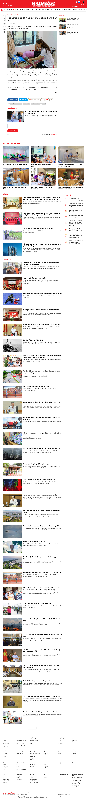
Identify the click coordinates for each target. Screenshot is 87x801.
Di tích (18, 766)
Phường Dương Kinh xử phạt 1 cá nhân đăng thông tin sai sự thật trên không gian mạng (41, 263)
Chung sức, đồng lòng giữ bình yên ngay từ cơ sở (38, 464)
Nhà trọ (4, 756)
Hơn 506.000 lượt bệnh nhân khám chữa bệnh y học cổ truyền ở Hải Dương (73, 20)
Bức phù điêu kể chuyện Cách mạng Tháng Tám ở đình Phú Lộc (42, 572)
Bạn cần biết (74, 786)
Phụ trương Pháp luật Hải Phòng (78, 775)
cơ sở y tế (43, 103)
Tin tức (4, 738)
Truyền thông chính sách (76, 780)
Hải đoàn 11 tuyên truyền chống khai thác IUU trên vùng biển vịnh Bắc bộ (41, 418)
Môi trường (32, 741)
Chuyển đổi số (60, 743)
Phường (59, 753)
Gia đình (4, 764)
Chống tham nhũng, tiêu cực (77, 741)
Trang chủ (9, 14)
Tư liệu (45, 754)
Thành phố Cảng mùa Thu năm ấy (33, 340)
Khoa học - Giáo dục (26, 9)
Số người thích (54, 134)
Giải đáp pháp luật (75, 785)
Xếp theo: (44, 134)
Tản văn (31, 754)
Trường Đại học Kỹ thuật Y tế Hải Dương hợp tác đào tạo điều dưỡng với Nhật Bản (76, 242)
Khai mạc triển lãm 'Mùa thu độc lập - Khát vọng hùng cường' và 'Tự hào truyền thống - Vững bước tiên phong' (41, 214)
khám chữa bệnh (27, 103)
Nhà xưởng (5, 753)
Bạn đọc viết (32, 764)
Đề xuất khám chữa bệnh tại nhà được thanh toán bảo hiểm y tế (73, 32)
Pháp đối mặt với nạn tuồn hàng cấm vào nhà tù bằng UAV (41, 526)
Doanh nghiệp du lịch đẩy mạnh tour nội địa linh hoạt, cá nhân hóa (42, 558)
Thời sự (31, 777)
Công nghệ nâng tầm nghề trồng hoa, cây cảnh (37, 603)
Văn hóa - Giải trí (49, 9)
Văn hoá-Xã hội (19, 779)
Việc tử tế (32, 743)
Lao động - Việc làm (34, 740)
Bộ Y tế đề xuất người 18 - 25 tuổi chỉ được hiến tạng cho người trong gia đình (76, 235)
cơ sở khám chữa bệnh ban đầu (16, 103)
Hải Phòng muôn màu (7, 780)
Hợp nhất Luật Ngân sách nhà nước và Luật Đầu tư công (40, 495)
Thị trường (18, 741)
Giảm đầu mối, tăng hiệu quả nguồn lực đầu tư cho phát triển (41, 696)
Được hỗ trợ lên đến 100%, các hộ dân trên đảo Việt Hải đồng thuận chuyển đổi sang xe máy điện (42, 356)
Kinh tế (10, 9)
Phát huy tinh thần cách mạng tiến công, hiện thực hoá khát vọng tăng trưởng (41, 372)
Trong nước (74, 753)
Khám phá (46, 764)
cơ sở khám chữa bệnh (36, 103)
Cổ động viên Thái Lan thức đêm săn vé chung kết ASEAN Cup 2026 (42, 635)
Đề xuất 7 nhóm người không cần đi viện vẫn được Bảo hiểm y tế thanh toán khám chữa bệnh (76, 223)
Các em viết (32, 756)
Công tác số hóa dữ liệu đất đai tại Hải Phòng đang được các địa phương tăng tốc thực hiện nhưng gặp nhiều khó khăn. (42, 231)
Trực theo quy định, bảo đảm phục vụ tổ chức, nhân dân (40, 712)
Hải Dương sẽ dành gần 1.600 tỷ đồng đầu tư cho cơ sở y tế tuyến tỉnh (41, 112)
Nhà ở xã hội (5, 754)
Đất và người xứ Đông (21, 763)
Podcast (82, 6)
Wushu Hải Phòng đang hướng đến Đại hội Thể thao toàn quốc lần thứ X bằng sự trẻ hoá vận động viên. (41, 296)
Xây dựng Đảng (6, 740)
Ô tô (45, 776)
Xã (58, 751)
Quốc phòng (5, 746)
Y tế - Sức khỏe (20, 14)
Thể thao (75, 9)
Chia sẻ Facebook (13, 99)
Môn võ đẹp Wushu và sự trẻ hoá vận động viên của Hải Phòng (42, 293)
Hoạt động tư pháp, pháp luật (77, 778)
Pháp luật (34, 9)
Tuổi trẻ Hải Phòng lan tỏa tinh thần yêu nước (37, 681)
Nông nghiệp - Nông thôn (21, 740)
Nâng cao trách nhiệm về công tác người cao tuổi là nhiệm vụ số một (70, 187)
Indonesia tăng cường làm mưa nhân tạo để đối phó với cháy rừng (41, 620)
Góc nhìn (19, 9)
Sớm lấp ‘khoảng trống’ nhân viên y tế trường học (76, 211)
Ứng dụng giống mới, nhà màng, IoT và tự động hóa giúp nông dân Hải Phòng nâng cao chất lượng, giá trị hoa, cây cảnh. (42, 606)
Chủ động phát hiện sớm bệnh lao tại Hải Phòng (42, 165)
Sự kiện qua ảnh (61, 763)
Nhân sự (4, 745)
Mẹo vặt (4, 770)
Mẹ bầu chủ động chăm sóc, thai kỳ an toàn (15, 164)
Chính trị (6, 9)
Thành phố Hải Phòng (76, 751)
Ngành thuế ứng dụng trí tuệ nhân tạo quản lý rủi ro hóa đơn (41, 324)
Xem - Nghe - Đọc (20, 754)
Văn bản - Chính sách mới (77, 777)
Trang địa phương (68, 9)
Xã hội (14, 9)
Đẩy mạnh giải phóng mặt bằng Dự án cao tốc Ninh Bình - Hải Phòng (41, 511)
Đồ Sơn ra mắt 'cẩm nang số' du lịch (34, 541)
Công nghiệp (19, 738)
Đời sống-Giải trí (33, 779)
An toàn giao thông (34, 782)
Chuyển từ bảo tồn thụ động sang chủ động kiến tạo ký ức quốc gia (41, 310)
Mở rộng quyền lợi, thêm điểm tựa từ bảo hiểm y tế (75, 229)
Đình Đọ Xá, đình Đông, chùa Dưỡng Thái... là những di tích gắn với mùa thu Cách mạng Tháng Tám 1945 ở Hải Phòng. (41, 389)
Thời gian (48, 134)
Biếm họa (32, 759)
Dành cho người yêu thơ (35, 753)
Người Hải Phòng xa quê (21, 769)
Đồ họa (73, 763)
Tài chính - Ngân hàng (21, 745)
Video (73, 6)
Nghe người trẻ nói (34, 783)
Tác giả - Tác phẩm (20, 753)
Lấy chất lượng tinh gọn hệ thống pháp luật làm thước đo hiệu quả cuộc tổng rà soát (42, 651)
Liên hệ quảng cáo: (61, 796)
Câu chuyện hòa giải (76, 782)
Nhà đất (4, 751)
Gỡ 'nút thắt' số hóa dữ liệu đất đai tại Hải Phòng (38, 228)
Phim (4, 783)
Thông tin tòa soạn (61, 792)
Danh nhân (19, 767)
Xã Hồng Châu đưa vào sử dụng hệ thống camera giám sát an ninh (42, 434)
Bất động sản (41, 9)
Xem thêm (32, 728)
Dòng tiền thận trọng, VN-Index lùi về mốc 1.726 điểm (39, 479)
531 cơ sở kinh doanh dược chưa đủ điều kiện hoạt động (76, 199)
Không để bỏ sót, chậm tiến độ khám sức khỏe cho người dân (43, 187)
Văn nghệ (56, 9)
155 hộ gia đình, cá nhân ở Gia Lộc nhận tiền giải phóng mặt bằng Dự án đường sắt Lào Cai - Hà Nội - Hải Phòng (41, 589)
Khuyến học (60, 740)
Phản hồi (32, 766)
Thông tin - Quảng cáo (63, 774)
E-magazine (77, 6)
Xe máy (45, 777)
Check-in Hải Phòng (34, 780)
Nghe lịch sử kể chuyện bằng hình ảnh (34, 278)
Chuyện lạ (46, 766)
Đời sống (80, 9)
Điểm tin (32, 776)
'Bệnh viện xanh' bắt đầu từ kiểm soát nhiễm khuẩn (15, 187)
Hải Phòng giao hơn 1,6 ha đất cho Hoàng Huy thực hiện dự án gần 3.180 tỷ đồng (42, 245)
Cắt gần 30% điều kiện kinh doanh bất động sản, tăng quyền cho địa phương (41, 666)
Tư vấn (73, 743)
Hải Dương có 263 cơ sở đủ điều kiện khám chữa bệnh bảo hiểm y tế (72, 26)
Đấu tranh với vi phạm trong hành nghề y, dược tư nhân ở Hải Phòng (76, 205)
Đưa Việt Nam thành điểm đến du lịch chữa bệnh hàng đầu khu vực (70, 165)
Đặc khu (59, 754)
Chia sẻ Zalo (23, 99)
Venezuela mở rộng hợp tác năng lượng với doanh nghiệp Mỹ (41, 448)
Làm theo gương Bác (7, 741)
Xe (44, 774)
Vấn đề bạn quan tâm (76, 783)
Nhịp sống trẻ (5, 766)
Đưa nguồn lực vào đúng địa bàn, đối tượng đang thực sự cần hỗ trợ (42, 403)
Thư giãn (32, 758)
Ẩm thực (4, 769)
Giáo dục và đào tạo (62, 738)
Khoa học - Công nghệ (62, 741)
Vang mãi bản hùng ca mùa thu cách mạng (36, 386)
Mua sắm (4, 767)
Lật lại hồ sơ (5, 782)
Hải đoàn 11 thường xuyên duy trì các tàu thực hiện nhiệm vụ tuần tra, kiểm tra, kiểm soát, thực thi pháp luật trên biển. (42, 422)
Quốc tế (61, 9)
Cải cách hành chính (6, 743)
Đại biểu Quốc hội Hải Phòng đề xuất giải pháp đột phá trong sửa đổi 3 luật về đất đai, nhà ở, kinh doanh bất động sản (41, 198)
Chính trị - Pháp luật (20, 776)
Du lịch (45, 763)
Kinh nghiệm (46, 767)
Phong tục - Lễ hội (20, 764)
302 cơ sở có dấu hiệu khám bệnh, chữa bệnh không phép (76, 216)
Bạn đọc (32, 763)
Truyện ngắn (32, 751)
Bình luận (46, 753)
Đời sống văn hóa (20, 751)
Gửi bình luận (12, 130)
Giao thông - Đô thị (20, 743)
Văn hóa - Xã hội (6, 779)
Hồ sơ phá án (74, 740)
